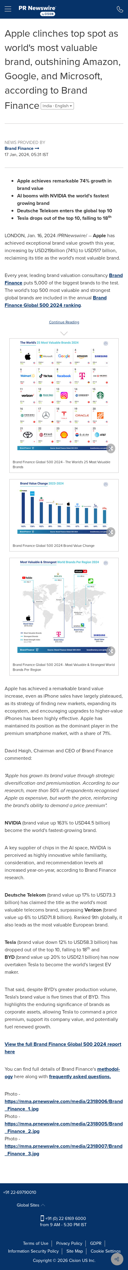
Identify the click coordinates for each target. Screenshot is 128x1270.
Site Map (74, 1251)
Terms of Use (35, 1243)
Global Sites (29, 1205)
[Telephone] (120, 9)
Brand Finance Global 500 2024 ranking (56, 301)
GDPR (96, 1243)
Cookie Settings (106, 1251)
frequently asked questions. (80, 1076)
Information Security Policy (33, 1251)
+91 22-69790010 (19, 1192)
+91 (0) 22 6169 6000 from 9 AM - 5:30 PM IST (63, 1221)
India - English (56, 106)
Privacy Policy (69, 1243)
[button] (64, 394)
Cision (75, 1260)
